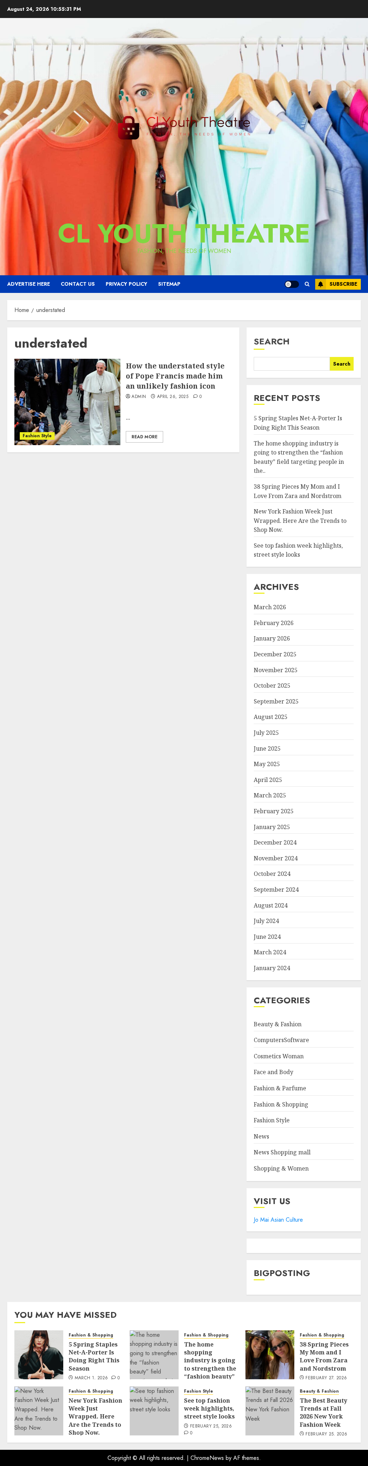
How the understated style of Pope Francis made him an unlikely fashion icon (175, 376)
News (261, 1136)
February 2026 (274, 623)
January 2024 (272, 968)
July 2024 (266, 921)
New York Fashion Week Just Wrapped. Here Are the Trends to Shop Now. (300, 520)
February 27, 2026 (326, 1378)
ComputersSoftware (281, 1040)
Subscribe (343, 284)
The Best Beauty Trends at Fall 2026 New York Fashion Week (323, 1413)
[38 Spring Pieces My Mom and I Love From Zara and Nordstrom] (269, 1354)
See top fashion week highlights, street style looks (298, 550)
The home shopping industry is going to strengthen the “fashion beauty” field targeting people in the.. (210, 1368)
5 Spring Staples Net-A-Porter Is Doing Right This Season (94, 1356)
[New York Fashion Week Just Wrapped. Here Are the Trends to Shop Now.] (38, 1410)
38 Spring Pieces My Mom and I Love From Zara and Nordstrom (324, 1356)
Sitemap (169, 284)
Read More (144, 437)
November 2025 (276, 670)
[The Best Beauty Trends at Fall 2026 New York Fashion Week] (269, 1410)
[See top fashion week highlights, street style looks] (154, 1410)
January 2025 (272, 827)
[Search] (307, 284)
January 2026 (272, 638)
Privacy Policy (126, 284)
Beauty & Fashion (278, 1024)
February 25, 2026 (211, 1426)
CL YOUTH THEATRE (184, 233)
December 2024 (275, 842)
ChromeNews (207, 1458)
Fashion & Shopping (281, 1104)
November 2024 (276, 858)
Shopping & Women (281, 1168)
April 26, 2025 (172, 397)
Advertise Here (28, 284)
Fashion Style (37, 436)
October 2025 (272, 685)
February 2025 (274, 811)
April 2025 (268, 780)
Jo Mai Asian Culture (278, 1220)
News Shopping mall (282, 1152)
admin (139, 397)
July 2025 (266, 733)
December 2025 (275, 654)
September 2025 (276, 701)
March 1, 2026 (91, 1378)
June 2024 (267, 937)
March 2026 (270, 607)
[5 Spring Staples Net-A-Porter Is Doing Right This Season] (38, 1354)
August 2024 (271, 905)
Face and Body (273, 1072)
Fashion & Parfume (280, 1088)
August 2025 (271, 717)
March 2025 (270, 795)
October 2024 (272, 874)
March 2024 (270, 952)
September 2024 (276, 889)
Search (272, 341)
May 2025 (267, 764)
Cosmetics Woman (279, 1056)
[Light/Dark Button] (292, 284)
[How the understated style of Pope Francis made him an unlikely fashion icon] (67, 402)
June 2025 (267, 748)
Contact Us (78, 284)
